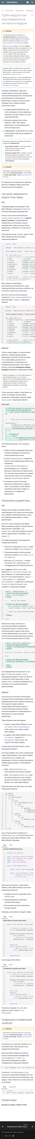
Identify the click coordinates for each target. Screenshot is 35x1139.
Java (4, 845)
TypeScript (12, 1087)
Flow (4, 1087)
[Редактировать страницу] (32, 15)
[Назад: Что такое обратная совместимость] (2, 1126)
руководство (17, 74)
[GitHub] (6, 1135)
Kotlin (10, 845)
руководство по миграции (10, 85)
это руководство (23, 727)
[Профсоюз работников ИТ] (2, 1135)
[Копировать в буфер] (33, 244)
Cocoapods (25, 209)
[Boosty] (9, 1135)
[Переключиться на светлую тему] (28, 2)
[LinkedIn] (13, 1135)
